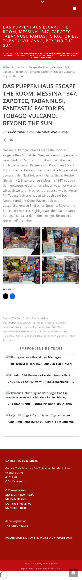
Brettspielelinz (40, 318)
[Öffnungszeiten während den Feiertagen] (41, 357)
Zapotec (7, 340)
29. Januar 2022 (47, 131)
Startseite (9, 53)
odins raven (26, 331)
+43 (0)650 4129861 (17, 525)
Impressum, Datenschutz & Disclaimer (41, 568)
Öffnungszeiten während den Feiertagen (41, 364)
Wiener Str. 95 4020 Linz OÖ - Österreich (15, 477)
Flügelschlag (29, 327)
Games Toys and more (50, 327)
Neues (65, 131)
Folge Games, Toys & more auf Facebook (38, 537)
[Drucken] (13, 140)
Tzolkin (71, 336)
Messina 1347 (10, 331)
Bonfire (27, 318)
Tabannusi (30, 336)
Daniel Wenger (17, 131)
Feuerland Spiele (12, 327)
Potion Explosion (57, 331)
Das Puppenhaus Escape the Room (23, 322)
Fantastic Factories (54, 322)
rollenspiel (9, 336)
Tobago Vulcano (57, 336)
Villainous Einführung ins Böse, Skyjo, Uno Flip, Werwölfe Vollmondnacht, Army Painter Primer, (42, 404)
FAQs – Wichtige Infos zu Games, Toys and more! (42, 422)
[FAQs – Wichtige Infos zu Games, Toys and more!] (41, 415)
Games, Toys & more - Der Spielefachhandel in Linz (37, 468)
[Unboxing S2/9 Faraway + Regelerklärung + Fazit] (41, 375)
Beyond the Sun (12, 318)
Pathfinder (41, 331)
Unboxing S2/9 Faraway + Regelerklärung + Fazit (42, 382)
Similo (19, 336)
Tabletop (42, 336)
